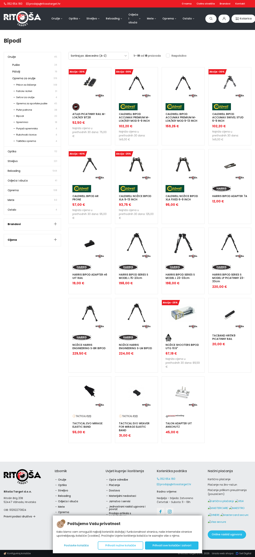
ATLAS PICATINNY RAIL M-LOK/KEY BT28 (89, 115)
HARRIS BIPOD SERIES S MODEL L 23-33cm (180, 276)
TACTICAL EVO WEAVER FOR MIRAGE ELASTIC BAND (134, 426)
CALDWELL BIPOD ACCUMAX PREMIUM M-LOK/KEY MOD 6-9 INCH (134, 117)
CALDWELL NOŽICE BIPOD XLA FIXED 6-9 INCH (182, 197)
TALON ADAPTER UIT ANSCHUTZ (179, 425)
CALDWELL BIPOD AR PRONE (85, 197)
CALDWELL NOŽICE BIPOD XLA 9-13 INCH (135, 197)
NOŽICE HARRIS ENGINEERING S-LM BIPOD (135, 346)
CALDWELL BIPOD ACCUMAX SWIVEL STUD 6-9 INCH (227, 117)
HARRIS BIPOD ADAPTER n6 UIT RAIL (89, 276)
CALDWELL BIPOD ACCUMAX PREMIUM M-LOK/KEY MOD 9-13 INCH (181, 117)
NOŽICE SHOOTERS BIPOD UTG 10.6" (182, 346)
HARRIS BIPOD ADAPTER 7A (229, 196)
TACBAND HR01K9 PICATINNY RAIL (223, 337)
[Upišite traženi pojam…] (211, 19)
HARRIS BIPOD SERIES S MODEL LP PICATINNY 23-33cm (228, 278)
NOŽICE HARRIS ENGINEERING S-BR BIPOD (88, 346)
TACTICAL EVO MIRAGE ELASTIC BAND (87, 425)
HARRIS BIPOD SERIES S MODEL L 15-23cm (133, 276)
